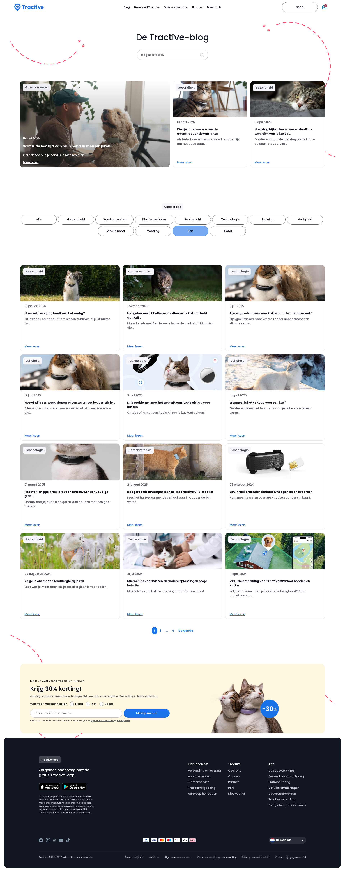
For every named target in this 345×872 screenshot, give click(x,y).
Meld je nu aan (146, 713)
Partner (233, 782)
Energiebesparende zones (287, 805)
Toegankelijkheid (134, 857)
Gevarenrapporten (282, 794)
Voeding (153, 231)
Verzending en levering (204, 771)
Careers (234, 776)
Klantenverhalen (154, 219)
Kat (190, 231)
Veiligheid (305, 219)
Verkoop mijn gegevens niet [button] (290, 857)
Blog (127, 7)
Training (267, 219)
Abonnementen (199, 776)
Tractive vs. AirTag (281, 799)
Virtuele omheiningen (283, 788)
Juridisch (154, 857)
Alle (38, 219)
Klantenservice (199, 782)
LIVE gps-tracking (281, 771)
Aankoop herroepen (202, 794)
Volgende (185, 630)
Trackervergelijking (202, 788)
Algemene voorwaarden (102, 720)
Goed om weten (114, 219)
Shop (299, 7)
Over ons (234, 771)
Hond (228, 231)
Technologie (230, 219)
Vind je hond (116, 231)
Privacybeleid (123, 720)
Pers (231, 788)
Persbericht (193, 219)
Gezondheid (76, 219)
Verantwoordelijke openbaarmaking (217, 857)
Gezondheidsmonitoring (286, 776)
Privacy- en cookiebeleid (255, 857)
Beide (109, 704)
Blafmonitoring (279, 782)
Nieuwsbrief (236, 794)
